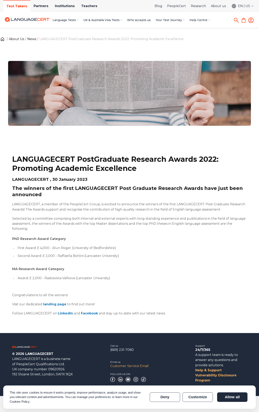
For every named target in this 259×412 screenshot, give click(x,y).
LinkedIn (65, 313)
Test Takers (16, 6)
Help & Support (208, 370)
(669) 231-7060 (122, 350)
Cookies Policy (20, 401)
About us (218, 6)
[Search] (236, 20)
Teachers (89, 6)
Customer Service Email (129, 366)
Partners (41, 6)
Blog (158, 6)
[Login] (251, 20)
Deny (164, 397)
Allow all (232, 397)
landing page (54, 304)
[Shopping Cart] (243, 20)
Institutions (65, 6)
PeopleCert (176, 6)
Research (198, 6)
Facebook (89, 313)
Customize (197, 397)
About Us (16, 39)
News (31, 39)
